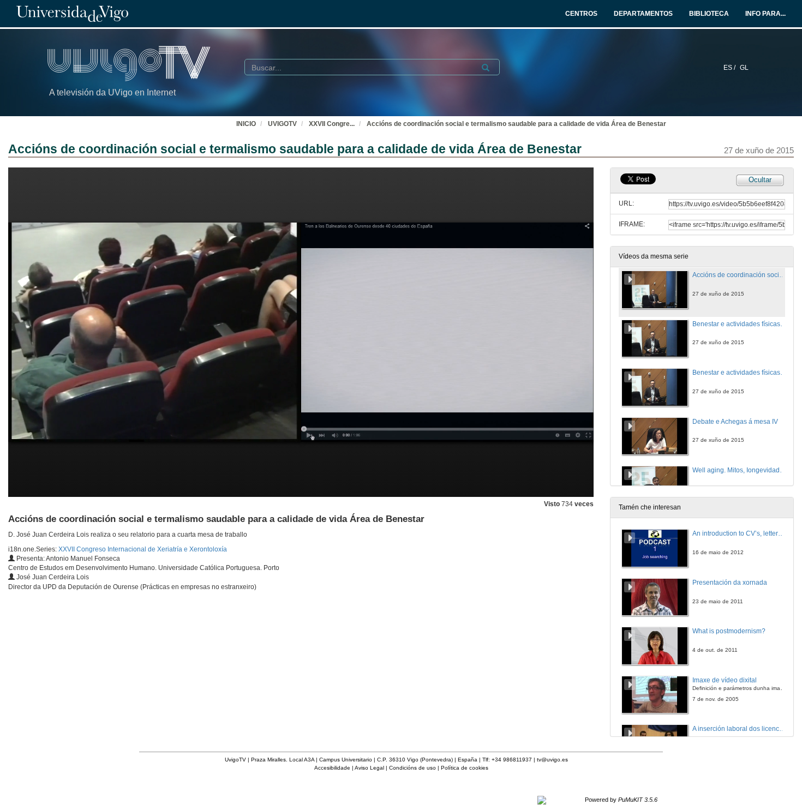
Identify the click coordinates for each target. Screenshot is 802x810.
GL (744, 67)
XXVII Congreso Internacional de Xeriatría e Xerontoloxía (142, 549)
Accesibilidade (332, 768)
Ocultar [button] (760, 180)
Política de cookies (464, 768)
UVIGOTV (282, 124)
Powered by (621, 799)
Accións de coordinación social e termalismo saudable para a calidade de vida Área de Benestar (516, 124)
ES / (730, 67)
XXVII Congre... (332, 124)
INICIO (246, 124)
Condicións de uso (412, 768)
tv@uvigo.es (552, 760)
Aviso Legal (369, 768)
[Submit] (485, 68)
